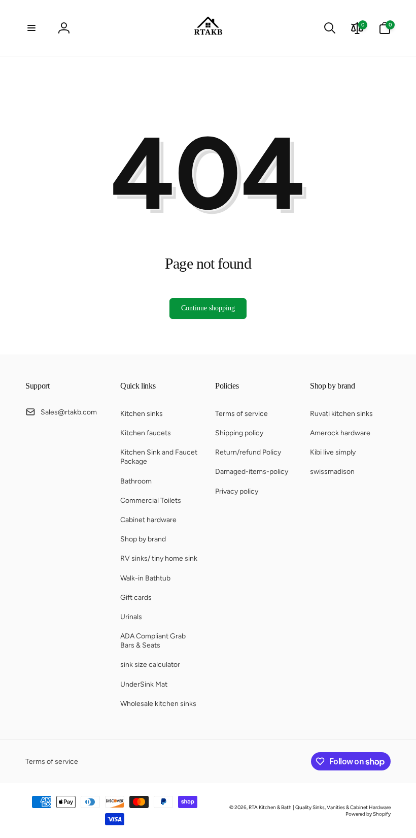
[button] (31, 28)
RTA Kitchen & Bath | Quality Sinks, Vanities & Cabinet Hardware (320, 807)
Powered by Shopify (368, 814)
